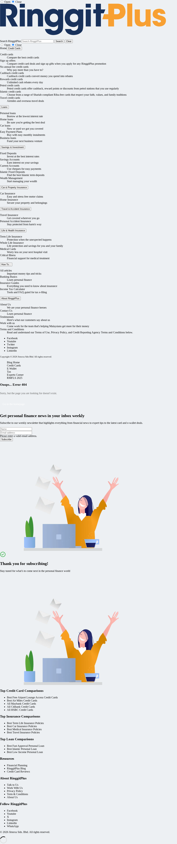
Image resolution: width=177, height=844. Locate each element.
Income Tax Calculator (12, 289)
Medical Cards (8, 248)
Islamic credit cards (10, 91)
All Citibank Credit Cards (21, 706)
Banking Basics (8, 276)
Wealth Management (11, 178)
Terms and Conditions (12, 329)
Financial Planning (17, 765)
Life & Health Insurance (13, 230)
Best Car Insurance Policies (22, 726)
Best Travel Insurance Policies (23, 732)
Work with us (7, 323)
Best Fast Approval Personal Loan (25, 745)
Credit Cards (14, 48)
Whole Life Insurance (12, 242)
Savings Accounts (10, 159)
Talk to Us (12, 784)
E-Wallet (11, 368)
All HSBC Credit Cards (20, 709)
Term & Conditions (17, 794)
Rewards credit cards (11, 79)
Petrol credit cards (10, 85)
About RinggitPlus (10, 298)
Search (59, 41)
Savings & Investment (12, 147)
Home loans (6, 119)
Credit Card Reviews (18, 771)
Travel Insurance (9, 215)
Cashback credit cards (12, 73)
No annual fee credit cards (14, 66)
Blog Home (13, 362)
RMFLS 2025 (14, 377)
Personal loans (8, 113)
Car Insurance (7, 193)
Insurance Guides (9, 282)
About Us (5, 304)
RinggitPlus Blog (16, 768)
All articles (6, 270)
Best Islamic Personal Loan (22, 748)
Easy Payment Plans (11, 131)
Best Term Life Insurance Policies (25, 723)
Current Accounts (9, 165)
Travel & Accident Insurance (15, 209)
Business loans (8, 138)
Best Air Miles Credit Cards (22, 700)
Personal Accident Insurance (15, 221)
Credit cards (6, 54)
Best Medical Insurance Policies (24, 729)
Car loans (5, 125)
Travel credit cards (10, 97)
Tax (9, 371)
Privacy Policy (15, 791)
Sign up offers (7, 60)
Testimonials (7, 316)
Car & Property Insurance (14, 187)
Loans (4, 107)
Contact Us (6, 310)
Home (3, 48)
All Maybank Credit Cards (21, 703)
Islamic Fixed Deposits (12, 171)
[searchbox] (38, 41)
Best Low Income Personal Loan (25, 752)
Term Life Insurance (11, 236)
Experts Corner (15, 374)
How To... (6, 264)
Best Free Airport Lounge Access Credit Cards (32, 697)
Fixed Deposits (8, 153)
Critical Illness (8, 255)
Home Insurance (9, 199)
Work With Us (15, 787)
